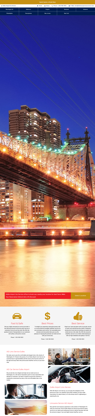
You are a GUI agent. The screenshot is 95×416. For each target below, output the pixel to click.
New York (66, 13)
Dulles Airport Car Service (9, 5)
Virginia (47, 9)
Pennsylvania (28, 13)
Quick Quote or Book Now (47, 2)
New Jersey (47, 13)
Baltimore (28, 9)
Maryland (66, 9)
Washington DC (9, 9)
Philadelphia (9, 13)
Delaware (85, 9)
